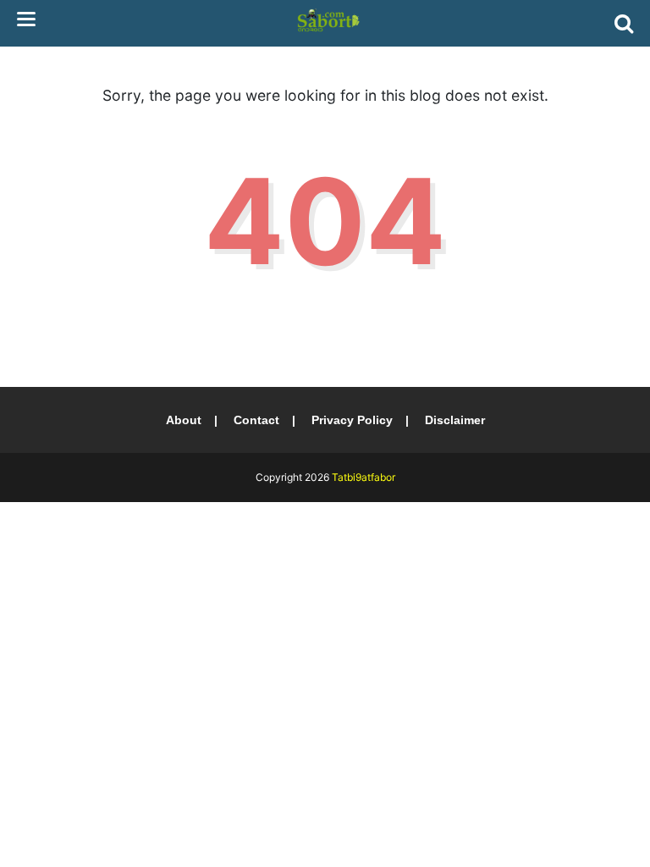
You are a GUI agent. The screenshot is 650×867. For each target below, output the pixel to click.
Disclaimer (455, 420)
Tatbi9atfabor (363, 477)
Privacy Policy (352, 420)
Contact (256, 420)
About (183, 420)
